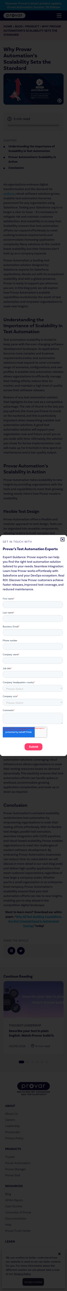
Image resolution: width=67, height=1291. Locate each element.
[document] (33, 645)
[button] (62, 539)
